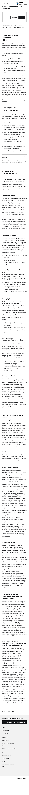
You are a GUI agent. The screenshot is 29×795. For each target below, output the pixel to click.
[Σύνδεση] (5, 3)
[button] (2, 3)
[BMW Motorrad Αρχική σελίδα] (22, 3)
